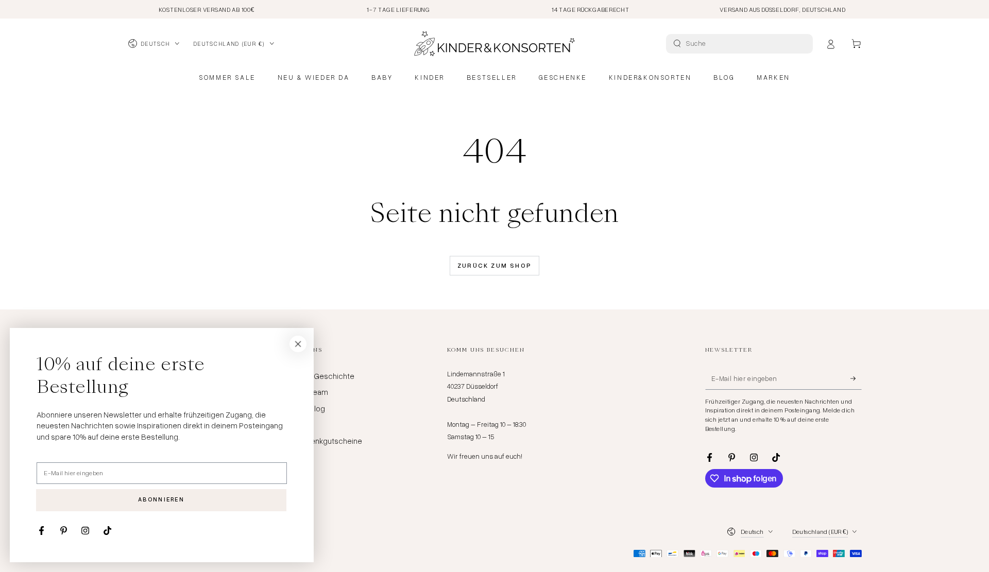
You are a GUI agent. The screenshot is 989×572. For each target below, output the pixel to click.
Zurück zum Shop (494, 265)
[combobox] (741, 44)
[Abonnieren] (856, 378)
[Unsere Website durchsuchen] (677, 43)
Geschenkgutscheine (324, 441)
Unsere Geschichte (320, 376)
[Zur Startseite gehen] (494, 44)
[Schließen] (298, 344)
